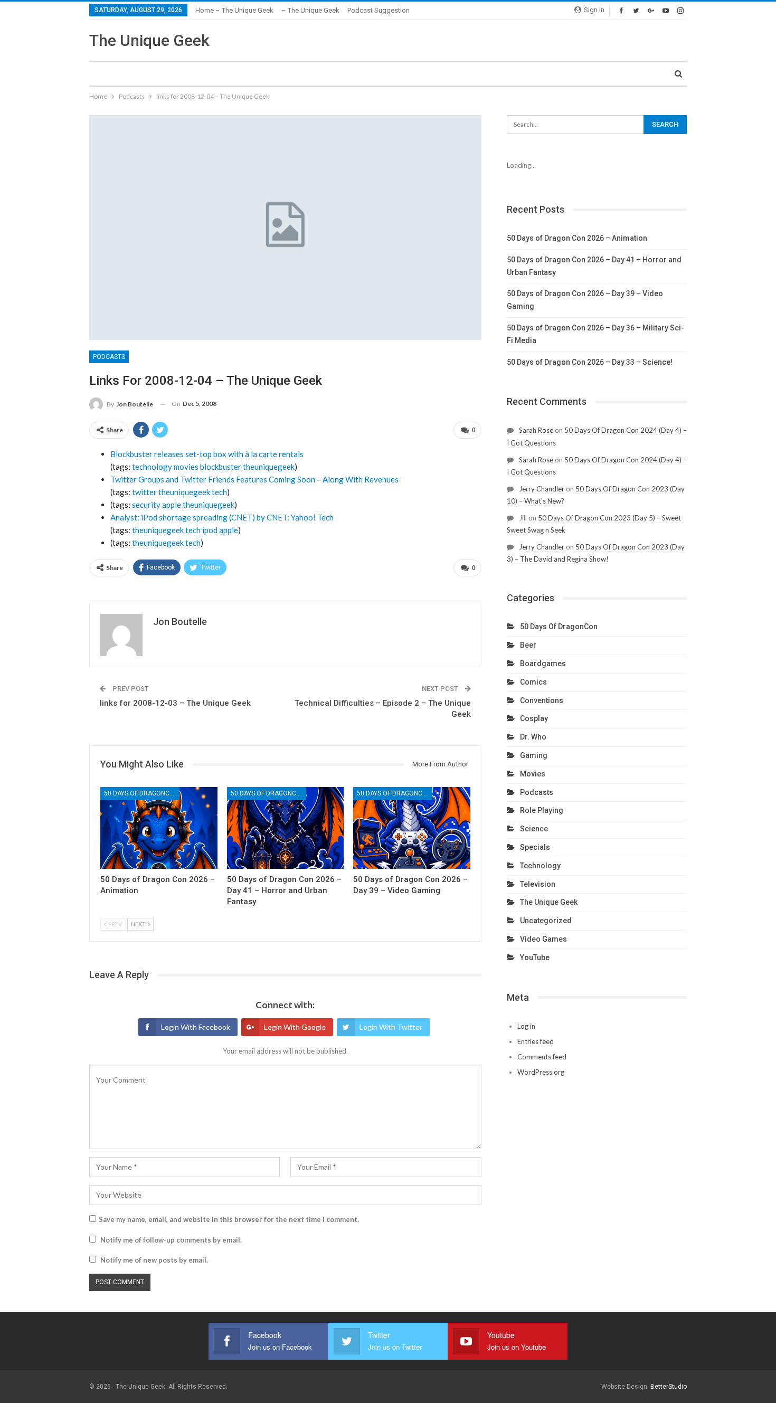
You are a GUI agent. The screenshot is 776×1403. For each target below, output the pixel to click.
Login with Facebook (195, 1026)
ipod (209, 530)
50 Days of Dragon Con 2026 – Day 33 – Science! (590, 362)
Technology (540, 865)
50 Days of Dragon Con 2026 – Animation (577, 238)
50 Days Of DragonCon (141, 793)
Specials (535, 847)
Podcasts (109, 357)
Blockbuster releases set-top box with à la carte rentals (207, 454)
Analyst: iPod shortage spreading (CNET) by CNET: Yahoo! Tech (222, 517)
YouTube (535, 957)
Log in (526, 1026)
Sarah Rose (536, 430)
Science (534, 828)
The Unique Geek (149, 40)
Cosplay (534, 718)
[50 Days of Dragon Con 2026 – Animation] (158, 828)
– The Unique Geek (310, 10)
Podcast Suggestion (378, 10)
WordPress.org (540, 1072)
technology (152, 466)
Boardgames (543, 663)
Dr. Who (533, 737)
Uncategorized (546, 920)
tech (219, 492)
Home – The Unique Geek (234, 10)
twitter (144, 492)
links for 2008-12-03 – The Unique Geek (175, 703)
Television (537, 884)
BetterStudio (668, 1386)
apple (171, 504)
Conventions (541, 700)
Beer (528, 645)
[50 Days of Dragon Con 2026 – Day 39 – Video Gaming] (411, 828)
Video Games (543, 939)
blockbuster (220, 466)
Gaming (533, 755)
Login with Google (295, 1026)
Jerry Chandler (541, 489)
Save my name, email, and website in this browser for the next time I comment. (229, 1219)
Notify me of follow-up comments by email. (171, 1240)
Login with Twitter (390, 1026)
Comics (533, 682)
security (146, 504)
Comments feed (541, 1057)
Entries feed (535, 1041)
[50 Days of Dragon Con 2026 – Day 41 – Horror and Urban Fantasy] (285, 828)
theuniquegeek (269, 466)
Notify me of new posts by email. (154, 1260)
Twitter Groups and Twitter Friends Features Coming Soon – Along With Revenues (254, 479)
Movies (532, 774)
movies (186, 466)
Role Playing (541, 810)
